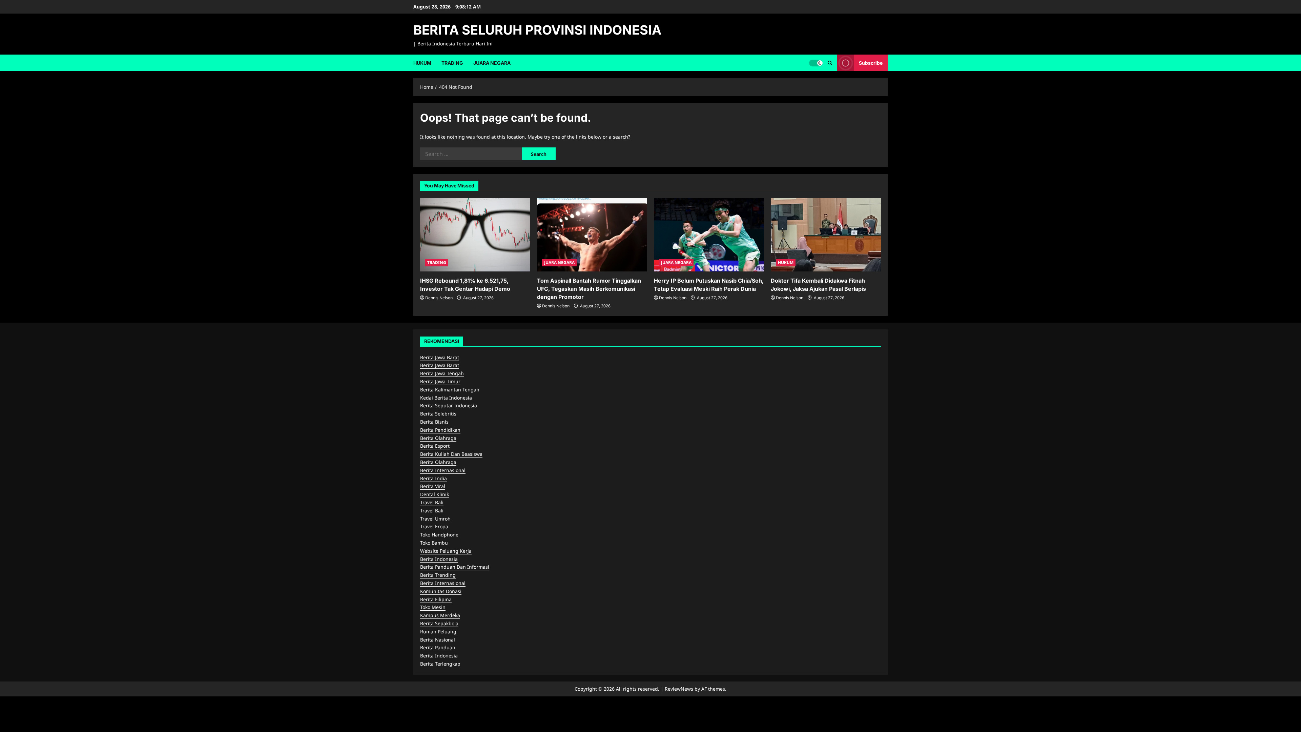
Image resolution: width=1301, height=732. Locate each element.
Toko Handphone (439, 534)
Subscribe (871, 62)
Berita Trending (438, 575)
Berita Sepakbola (439, 623)
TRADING (452, 63)
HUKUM (422, 63)
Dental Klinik (434, 494)
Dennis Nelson (439, 298)
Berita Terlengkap (440, 663)
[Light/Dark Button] (816, 62)
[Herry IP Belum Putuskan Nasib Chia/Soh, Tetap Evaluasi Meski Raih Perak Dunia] (709, 234)
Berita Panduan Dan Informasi (454, 567)
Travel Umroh (435, 518)
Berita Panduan (437, 647)
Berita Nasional (437, 639)
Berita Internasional (443, 470)
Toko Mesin (433, 607)
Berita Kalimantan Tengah (449, 389)
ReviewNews (679, 689)
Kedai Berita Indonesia (446, 397)
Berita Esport (435, 446)
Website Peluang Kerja (446, 551)
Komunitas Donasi (440, 591)
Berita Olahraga (438, 438)
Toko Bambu (434, 543)
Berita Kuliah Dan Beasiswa (451, 454)
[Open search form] (830, 62)
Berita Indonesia (439, 559)
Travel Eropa (434, 526)
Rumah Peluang (438, 631)
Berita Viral (432, 486)
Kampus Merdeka (440, 615)
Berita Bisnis (434, 422)
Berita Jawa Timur (440, 381)
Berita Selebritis (438, 413)
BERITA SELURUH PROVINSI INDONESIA (537, 30)
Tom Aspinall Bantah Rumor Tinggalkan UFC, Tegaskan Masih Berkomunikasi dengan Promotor (589, 288)
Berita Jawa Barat (439, 357)
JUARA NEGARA (492, 63)
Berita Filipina (436, 599)
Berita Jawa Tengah (442, 373)
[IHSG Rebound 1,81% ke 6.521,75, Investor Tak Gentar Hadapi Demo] (475, 234)
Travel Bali (431, 502)
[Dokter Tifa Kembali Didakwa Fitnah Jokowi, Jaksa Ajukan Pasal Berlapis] (826, 234)
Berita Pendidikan (440, 430)
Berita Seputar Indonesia (448, 405)
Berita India (433, 478)
